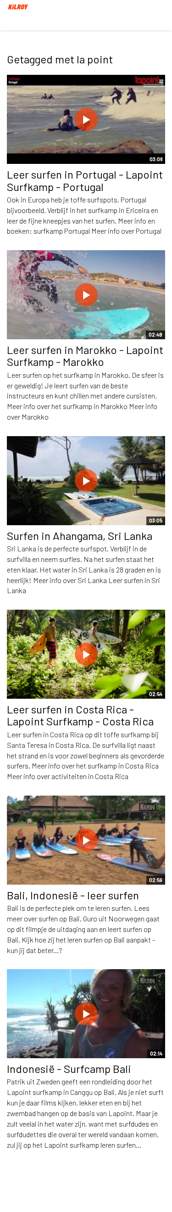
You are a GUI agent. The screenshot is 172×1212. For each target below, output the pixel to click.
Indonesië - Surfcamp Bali (69, 1068)
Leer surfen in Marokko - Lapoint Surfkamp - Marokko (85, 355)
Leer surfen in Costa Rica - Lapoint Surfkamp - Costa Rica (80, 715)
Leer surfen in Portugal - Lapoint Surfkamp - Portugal (85, 180)
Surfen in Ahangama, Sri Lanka (79, 535)
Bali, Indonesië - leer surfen (73, 895)
